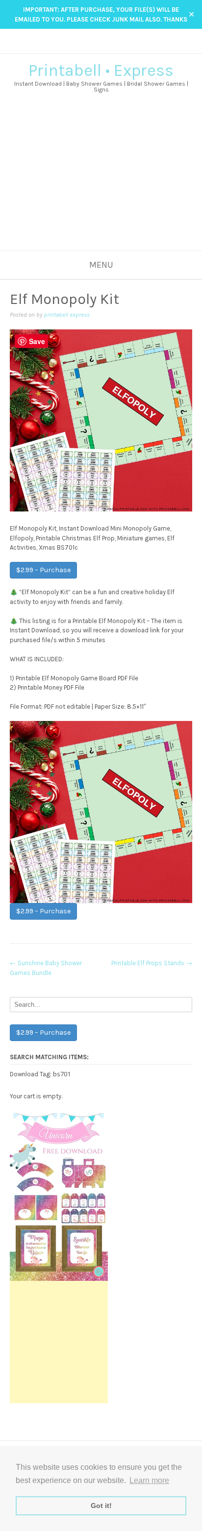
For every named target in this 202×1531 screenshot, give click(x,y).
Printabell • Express (101, 70)
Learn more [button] (149, 1480)
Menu (101, 264)
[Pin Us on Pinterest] (115, 47)
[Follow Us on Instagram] (105, 47)
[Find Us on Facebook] (96, 47)
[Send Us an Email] (87, 47)
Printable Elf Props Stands (151, 963)
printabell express (67, 314)
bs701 (62, 1073)
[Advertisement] (101, 184)
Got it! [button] (101, 1505)
